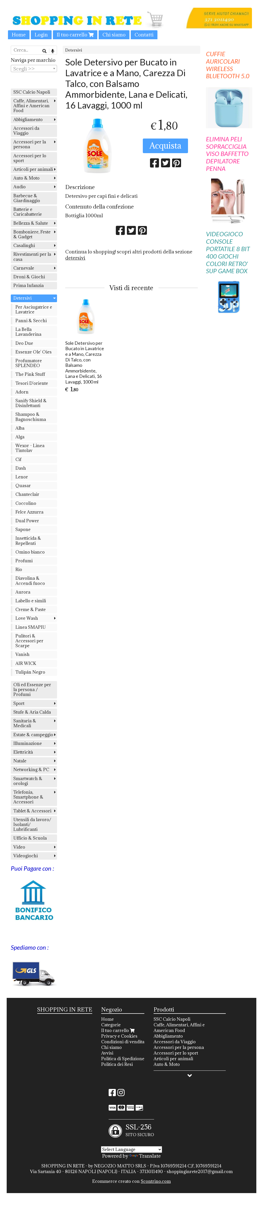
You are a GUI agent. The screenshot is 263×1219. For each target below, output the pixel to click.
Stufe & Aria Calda (32, 712)
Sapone (23, 529)
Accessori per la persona (29, 144)
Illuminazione (27, 743)
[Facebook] (112, 1094)
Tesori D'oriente (31, 383)
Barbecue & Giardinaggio (26, 198)
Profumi (24, 561)
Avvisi (107, 1053)
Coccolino (25, 503)
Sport (18, 703)
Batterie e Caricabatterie (27, 212)
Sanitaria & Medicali (24, 723)
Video (19, 847)
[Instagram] (121, 1094)
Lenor (21, 477)
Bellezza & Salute (30, 223)
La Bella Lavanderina (28, 332)
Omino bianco (30, 552)
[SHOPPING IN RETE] (131, 23)
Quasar (23, 485)
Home (19, 35)
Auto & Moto (26, 178)
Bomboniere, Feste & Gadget (32, 234)
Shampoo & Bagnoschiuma (30, 416)
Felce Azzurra (29, 512)
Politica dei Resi (117, 1064)
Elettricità (23, 752)
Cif (18, 459)
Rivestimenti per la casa (32, 256)
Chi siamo (114, 35)
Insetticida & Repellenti (28, 540)
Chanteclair (27, 494)
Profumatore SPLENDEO (28, 363)
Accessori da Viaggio (26, 130)
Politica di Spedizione (122, 1058)
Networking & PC (31, 769)
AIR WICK (25, 663)
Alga (19, 437)
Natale (19, 761)
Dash (20, 468)
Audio (19, 187)
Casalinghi (24, 245)
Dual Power (27, 521)
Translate (150, 1156)
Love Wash (26, 618)
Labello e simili (30, 601)
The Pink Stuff (30, 374)
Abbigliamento (28, 119)
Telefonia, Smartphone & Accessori (28, 797)
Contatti (144, 35)
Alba (19, 428)
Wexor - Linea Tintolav (29, 448)
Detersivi (73, 50)
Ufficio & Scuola (30, 838)
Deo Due (24, 343)
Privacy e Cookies (119, 1036)
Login (41, 35)
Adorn (22, 392)
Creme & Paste (30, 609)
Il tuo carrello (72, 35)
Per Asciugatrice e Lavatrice (33, 309)
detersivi (75, 258)
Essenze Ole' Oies (33, 352)
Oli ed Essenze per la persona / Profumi (32, 689)
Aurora (22, 592)
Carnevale (23, 268)
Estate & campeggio (33, 735)
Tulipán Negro (30, 672)
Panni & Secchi (31, 320)
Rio (18, 569)
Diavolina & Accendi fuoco (30, 580)
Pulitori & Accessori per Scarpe (29, 640)
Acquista (165, 145)
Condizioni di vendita (122, 1042)
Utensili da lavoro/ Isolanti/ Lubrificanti (32, 824)
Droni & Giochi (29, 277)
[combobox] (34, 68)
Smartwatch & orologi (27, 781)
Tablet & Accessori (32, 811)
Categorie (111, 1025)
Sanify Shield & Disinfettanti (31, 403)
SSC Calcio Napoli (31, 92)
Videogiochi (25, 856)
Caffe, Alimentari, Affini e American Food (31, 105)
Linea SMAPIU (30, 627)
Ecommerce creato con (131, 1181)
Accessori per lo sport (29, 158)
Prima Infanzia (28, 285)
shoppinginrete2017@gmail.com (200, 1171)
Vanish (22, 654)
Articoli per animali (33, 169)
